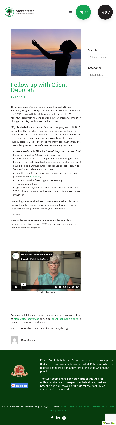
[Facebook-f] (52, 417)
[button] (70, 12)
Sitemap (62, 410)
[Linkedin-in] (58, 417)
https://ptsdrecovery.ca (26, 318)
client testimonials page (65, 318)
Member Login (67, 406)
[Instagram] (64, 417)
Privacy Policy (82, 406)
